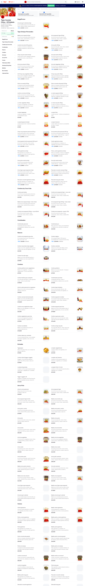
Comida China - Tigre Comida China (7, 28)
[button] (12, 2)
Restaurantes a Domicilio (25, 9)
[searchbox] (45, 1)
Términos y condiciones (60, 5)
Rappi (19, 9)
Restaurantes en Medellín (35, 9)
